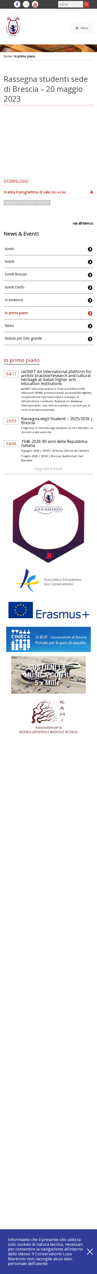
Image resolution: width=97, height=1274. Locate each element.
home (8, 56)
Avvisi (9, 248)
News (9, 325)
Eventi (9, 261)
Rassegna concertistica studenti (27, 202)
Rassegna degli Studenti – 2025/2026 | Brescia (57, 420)
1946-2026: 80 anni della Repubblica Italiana (54, 443)
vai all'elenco (83, 223)
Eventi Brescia (16, 274)
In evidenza (14, 299)
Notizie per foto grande (23, 338)
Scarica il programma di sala (35, 192)
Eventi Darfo (14, 287)
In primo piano (24, 56)
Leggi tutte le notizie (49, 469)
